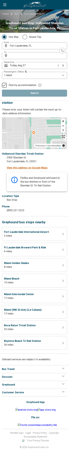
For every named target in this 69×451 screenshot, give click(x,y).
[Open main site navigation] (5, 5)
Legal (28, 433)
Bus (16, 14)
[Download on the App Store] (47, 410)
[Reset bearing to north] (63, 130)
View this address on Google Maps (27, 167)
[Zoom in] (63, 121)
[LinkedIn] (16, 425)
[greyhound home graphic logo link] (34, 5)
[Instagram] (14, 425)
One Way (14, 36)
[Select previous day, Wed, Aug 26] (58, 65)
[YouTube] (15, 425)
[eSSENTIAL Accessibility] (38, 425)
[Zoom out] (63, 125)
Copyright (54, 433)
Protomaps (40, 145)
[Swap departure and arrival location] (62, 51)
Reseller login (17, 433)
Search (34, 93)
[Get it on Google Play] (26, 410)
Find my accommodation (22, 85)
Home (5, 14)
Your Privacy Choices (38, 440)
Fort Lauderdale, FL (34, 14)
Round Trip (35, 36)
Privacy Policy (40, 433)
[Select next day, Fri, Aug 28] (63, 65)
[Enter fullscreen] (63, 136)
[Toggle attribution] (63, 145)
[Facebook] (13, 425)
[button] (34, 45)
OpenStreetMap (54, 145)
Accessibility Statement (35, 436)
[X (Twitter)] (17, 425)
